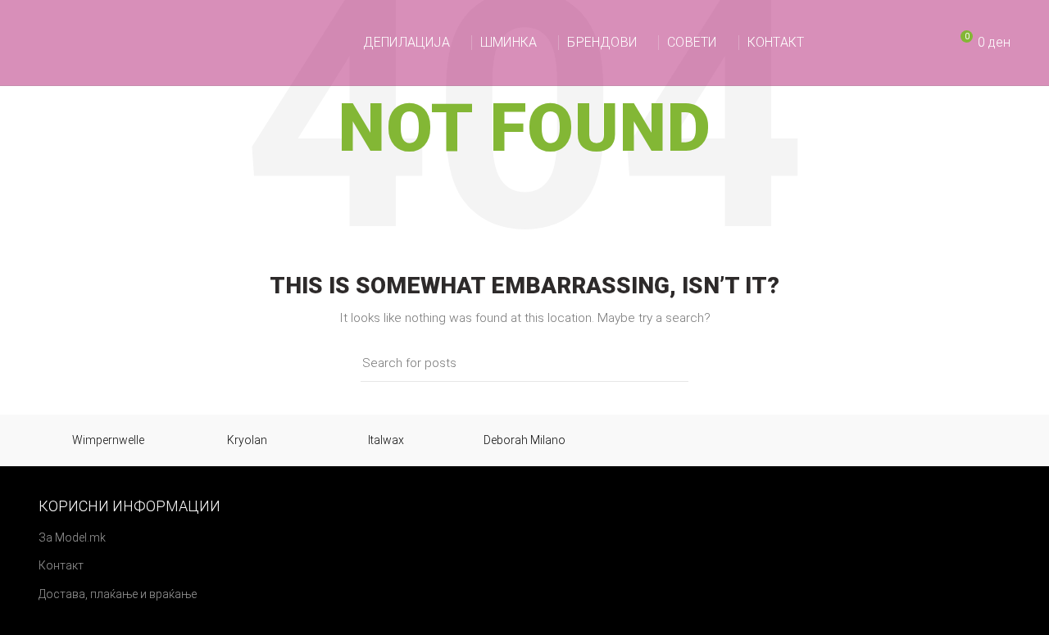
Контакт (61, 565)
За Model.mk (72, 537)
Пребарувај (666, 363)
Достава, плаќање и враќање (118, 594)
